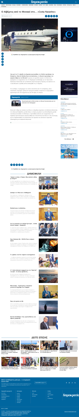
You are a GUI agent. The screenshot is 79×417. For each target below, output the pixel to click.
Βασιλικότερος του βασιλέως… (18, 208)
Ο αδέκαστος (50, 398)
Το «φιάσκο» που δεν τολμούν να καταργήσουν (22, 254)
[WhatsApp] (54, 16)
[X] (49, 16)
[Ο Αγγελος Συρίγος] (48, 214)
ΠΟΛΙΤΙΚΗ (62, 108)
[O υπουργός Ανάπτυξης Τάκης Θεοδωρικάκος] (10, 361)
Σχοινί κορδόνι (50, 394)
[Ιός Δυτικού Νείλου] (68, 361)
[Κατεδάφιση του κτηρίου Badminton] (10, 345)
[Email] (57, 16)
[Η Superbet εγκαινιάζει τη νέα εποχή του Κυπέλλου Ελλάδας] (68, 345)
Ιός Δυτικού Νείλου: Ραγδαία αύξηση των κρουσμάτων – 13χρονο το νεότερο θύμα (68, 369)
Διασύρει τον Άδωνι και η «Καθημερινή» (20, 192)
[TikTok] (72, 383)
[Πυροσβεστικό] (30, 361)
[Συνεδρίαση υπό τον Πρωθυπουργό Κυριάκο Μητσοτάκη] (48, 260)
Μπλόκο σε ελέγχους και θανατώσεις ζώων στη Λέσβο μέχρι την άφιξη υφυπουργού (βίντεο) (48, 369)
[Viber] (51, 16)
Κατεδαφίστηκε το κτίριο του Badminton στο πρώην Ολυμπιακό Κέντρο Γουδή (68, 115)
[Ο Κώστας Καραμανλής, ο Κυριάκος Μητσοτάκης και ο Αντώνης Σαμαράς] (48, 229)
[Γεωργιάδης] (48, 198)
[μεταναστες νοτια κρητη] (30, 345)
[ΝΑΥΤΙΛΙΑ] (48, 276)
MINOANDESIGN (72, 411)
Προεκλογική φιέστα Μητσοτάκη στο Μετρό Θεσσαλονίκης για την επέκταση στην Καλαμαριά (38, 102)
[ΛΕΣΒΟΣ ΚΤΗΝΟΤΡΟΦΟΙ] (49, 361)
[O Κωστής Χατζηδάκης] (48, 323)
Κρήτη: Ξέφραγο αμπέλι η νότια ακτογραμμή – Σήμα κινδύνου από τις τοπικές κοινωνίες (30, 352)
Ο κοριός (49, 393)
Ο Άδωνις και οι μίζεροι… (66, 109)
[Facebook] (46, 16)
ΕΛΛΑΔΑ (62, 113)
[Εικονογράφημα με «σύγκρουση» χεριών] (48, 245)
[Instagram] (69, 383)
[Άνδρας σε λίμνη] (48, 307)
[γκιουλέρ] (48, 183)
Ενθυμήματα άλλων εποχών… (66, 122)
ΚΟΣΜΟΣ (62, 132)
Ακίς (48, 396)
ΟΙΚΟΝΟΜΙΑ (63, 102)
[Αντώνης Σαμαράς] (48, 291)
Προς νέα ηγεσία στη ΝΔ (16, 301)
